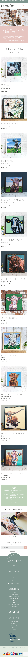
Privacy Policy (14, 606)
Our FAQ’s (14, 592)
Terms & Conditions (14, 596)
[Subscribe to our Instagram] (17, 612)
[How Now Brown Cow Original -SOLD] (14, 184)
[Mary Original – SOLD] (14, 224)
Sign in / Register (14, 621)
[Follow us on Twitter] (14, 612)
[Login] (20, 5)
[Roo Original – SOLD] (14, 379)
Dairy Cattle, (4, 163)
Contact (14, 602)
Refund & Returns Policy (14, 604)
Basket (14, 627)
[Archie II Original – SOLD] (14, 263)
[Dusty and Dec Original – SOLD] (14, 417)
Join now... (14, 502)
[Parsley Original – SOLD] (14, 340)
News (14, 600)
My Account (14, 623)
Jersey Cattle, (4, 475)
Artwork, (3, 357)
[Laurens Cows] (14, 560)
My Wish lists (14, 625)
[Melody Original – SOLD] (14, 458)
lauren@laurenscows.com (14, 583)
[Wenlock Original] (14, 108)
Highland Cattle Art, (6, 87)
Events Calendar (14, 598)
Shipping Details (14, 594)
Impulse (19, 650)
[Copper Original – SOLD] (14, 302)
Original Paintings (5, 88)
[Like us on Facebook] (10, 612)
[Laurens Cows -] (7, 6)
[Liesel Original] (14, 145)
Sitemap (14, 629)
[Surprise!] (14, 69)
